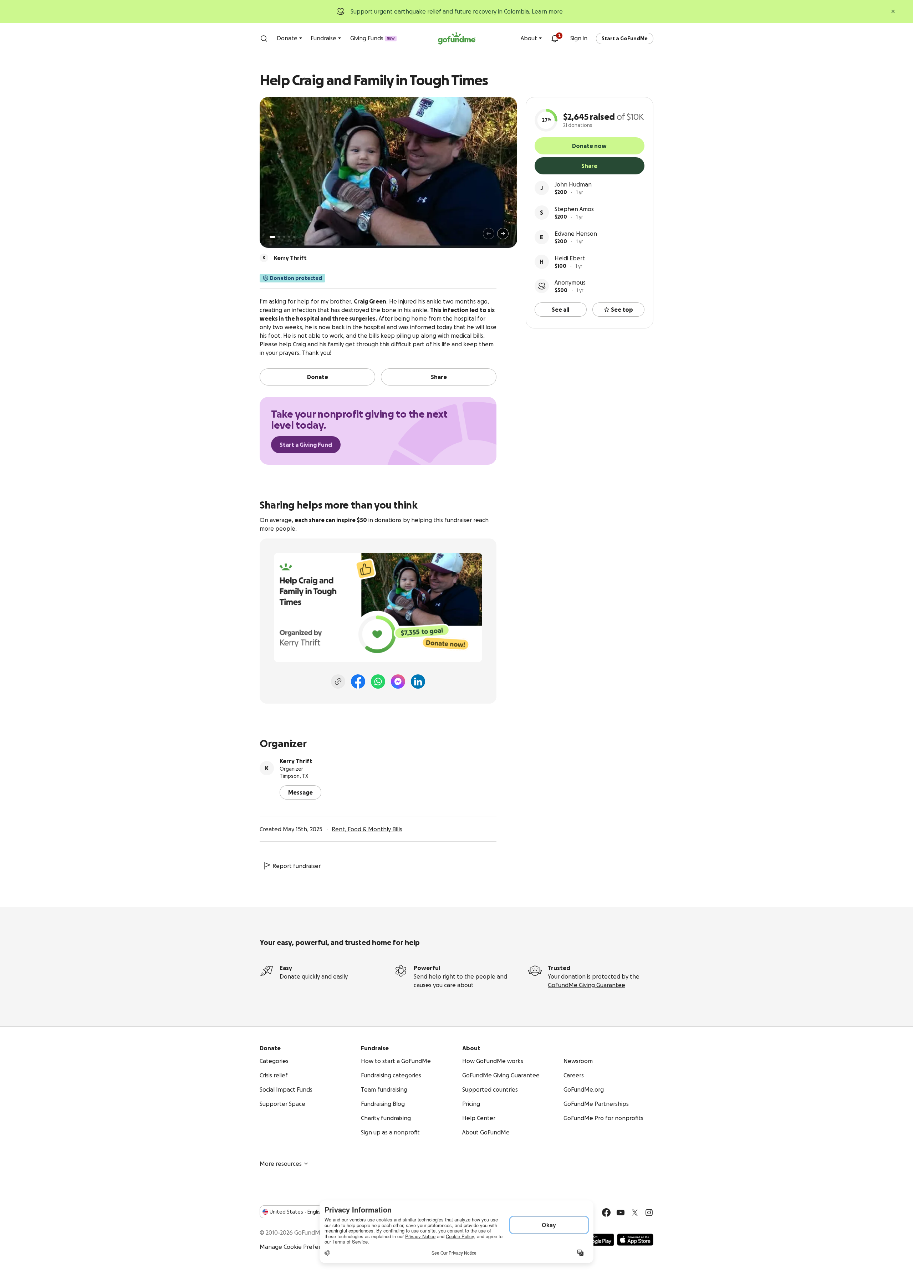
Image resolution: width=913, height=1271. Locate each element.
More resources (281, 1163)
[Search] (264, 38)
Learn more (547, 11)
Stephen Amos (574, 209)
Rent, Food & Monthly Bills (367, 829)
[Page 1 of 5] (272, 237)
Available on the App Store (635, 1240)
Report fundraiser (296, 866)
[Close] (893, 11)
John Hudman (573, 184)
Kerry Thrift (296, 761)
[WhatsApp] (378, 681)
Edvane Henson (576, 233)
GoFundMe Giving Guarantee (586, 985)
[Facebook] (358, 681)
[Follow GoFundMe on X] (635, 1212)
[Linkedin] (418, 681)
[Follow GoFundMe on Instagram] (649, 1212)
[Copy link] (338, 681)
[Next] (503, 233)
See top (622, 309)
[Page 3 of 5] (284, 237)
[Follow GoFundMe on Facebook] (606, 1212)
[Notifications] (554, 38)
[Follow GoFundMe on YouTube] (620, 1212)
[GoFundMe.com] (456, 38)
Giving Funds (372, 38)
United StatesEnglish (296, 1212)
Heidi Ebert (570, 258)
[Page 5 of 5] (294, 237)
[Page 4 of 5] (289, 237)
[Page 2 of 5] (279, 237)
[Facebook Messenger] (398, 681)
